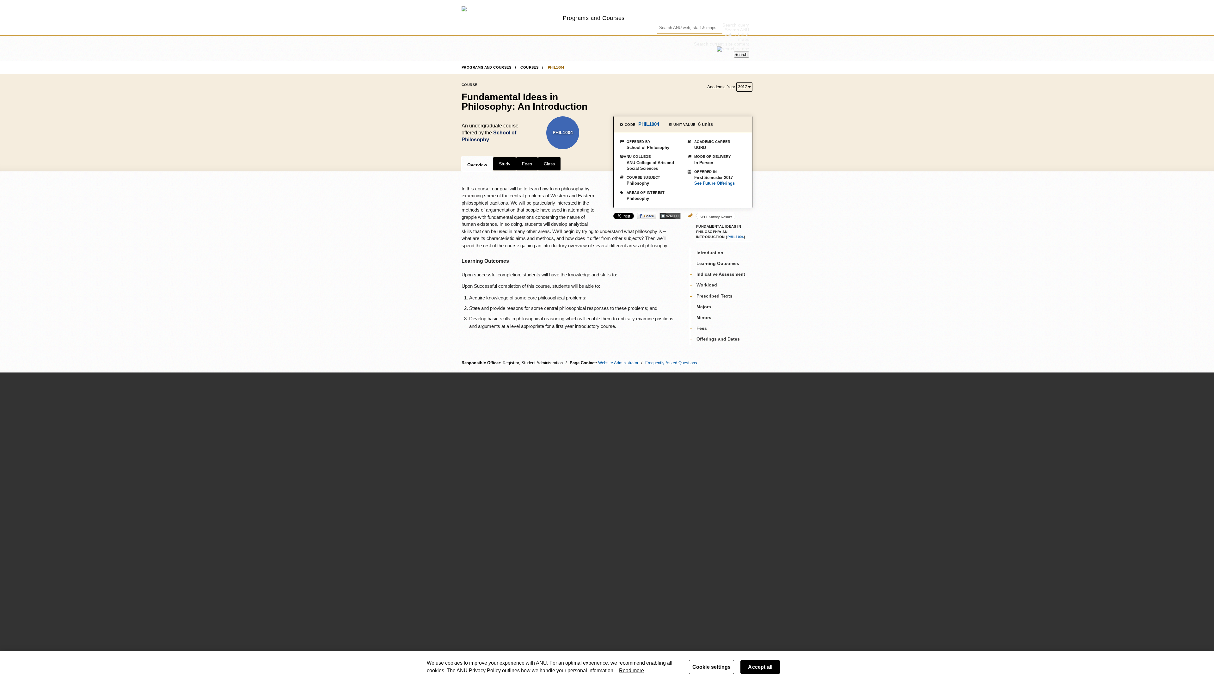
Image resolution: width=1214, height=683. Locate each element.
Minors (703, 317)
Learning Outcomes (717, 263)
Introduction (709, 252)
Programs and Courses (594, 18)
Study (504, 163)
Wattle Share (670, 216)
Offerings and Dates (718, 339)
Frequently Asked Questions (671, 362)
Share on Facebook (646, 216)
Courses (529, 67)
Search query (735, 25)
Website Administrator (618, 362)
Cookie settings (711, 667)
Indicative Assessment (720, 274)
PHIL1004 (556, 67)
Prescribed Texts (714, 295)
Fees (527, 163)
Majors (703, 306)
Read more (631, 670)
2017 (743, 86)
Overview (477, 164)
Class (549, 163)
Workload (706, 284)
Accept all (760, 667)
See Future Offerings (714, 183)
